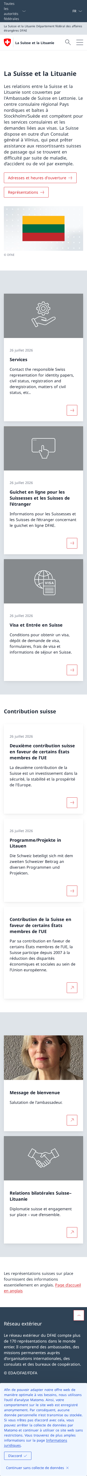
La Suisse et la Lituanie (34, 42)
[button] (78, 1315)
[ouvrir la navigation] (79, 42)
